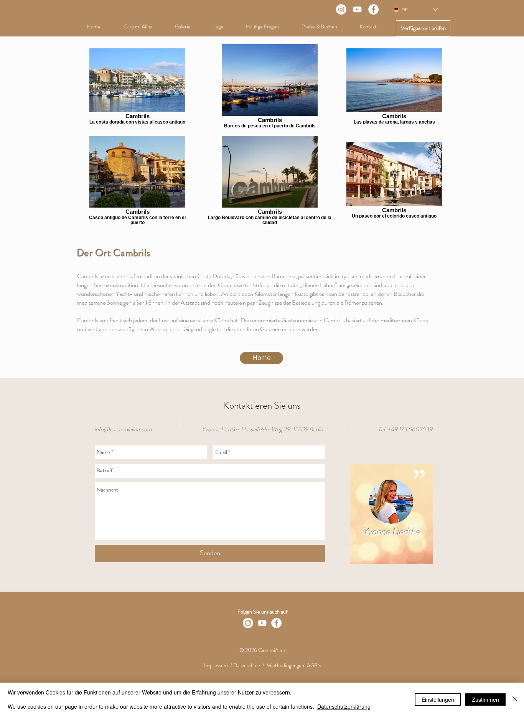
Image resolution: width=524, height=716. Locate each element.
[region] (391, 514)
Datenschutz (246, 665)
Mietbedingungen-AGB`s (294, 665)
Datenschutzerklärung (344, 706)
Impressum (216, 665)
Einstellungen (438, 699)
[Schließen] (514, 699)
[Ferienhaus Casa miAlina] (341, 9)
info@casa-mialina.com (123, 429)
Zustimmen (485, 699)
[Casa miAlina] (357, 9)
